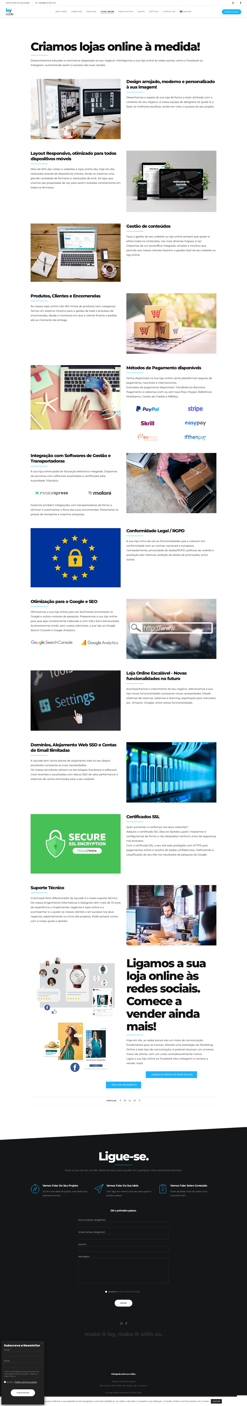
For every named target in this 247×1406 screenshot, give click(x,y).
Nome (7, 1361)
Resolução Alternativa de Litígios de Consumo (123, 1385)
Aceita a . (21, 1382)
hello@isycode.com (47, 3)
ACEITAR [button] (216, 1401)
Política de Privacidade (128, 1291)
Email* (7, 1349)
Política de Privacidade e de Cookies (191, 1401)
